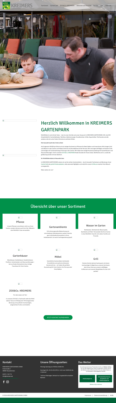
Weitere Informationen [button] (96, 384)
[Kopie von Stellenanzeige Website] (20, 155)
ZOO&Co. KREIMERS (68, 152)
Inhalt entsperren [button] (87, 378)
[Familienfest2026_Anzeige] (20, 120)
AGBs (111, 395)
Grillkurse (94, 164)
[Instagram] (7, 382)
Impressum (88, 395)
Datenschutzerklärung (100, 395)
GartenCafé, (44, 164)
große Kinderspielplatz (57, 164)
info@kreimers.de (8, 376)
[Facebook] (4, 382)
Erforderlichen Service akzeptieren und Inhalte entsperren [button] (104, 378)
